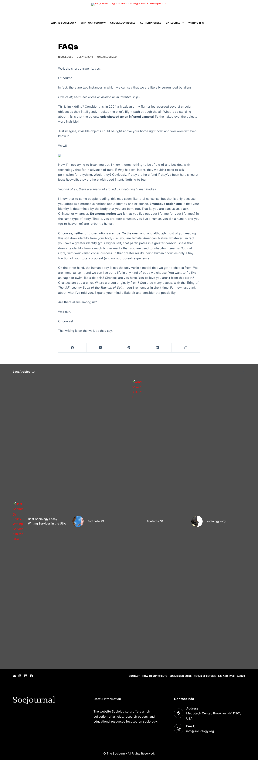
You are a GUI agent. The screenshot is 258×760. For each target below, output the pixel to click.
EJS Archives (226, 676)
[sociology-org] (197, 521)
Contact (134, 676)
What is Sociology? (63, 22)
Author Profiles (150, 22)
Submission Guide (181, 676)
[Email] (14, 676)
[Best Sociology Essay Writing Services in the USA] (18, 521)
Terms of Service (205, 676)
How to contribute (154, 676)
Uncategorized (107, 56)
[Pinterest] (129, 348)
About (241, 676)
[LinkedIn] (157, 348)
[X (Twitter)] (101, 348)
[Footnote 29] (78, 521)
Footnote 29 (95, 521)
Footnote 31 (155, 521)
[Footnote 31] (137, 521)
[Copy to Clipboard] (185, 348)
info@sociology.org (200, 731)
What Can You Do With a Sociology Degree (108, 22)
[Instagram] (31, 676)
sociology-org (216, 521)
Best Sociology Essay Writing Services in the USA (47, 521)
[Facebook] (72, 348)
